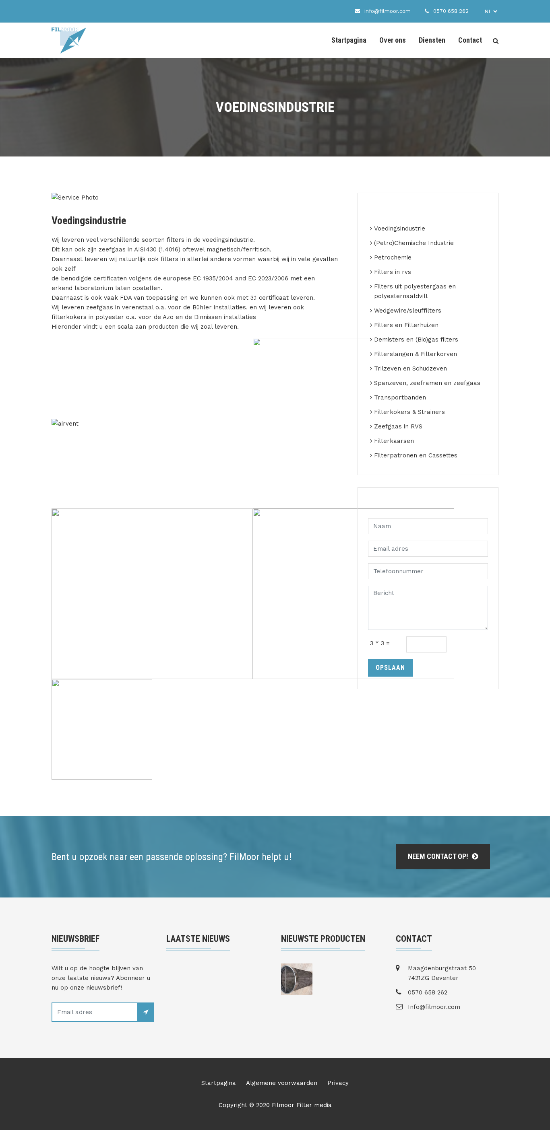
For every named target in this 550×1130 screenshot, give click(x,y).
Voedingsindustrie (399, 228)
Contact (470, 40)
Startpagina (348, 40)
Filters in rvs (392, 272)
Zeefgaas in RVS (398, 426)
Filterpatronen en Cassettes (415, 455)
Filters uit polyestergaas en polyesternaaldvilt (415, 291)
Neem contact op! (439, 856)
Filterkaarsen (394, 441)
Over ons (392, 40)
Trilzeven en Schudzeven (410, 368)
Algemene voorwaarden (281, 1083)
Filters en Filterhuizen (406, 325)
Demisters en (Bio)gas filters (416, 339)
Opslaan (390, 667)
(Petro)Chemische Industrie (414, 243)
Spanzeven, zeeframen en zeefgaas (427, 383)
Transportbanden (400, 397)
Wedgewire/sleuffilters (407, 310)
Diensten (432, 40)
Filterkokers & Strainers (409, 412)
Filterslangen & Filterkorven (415, 354)
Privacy (338, 1083)
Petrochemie (392, 257)
